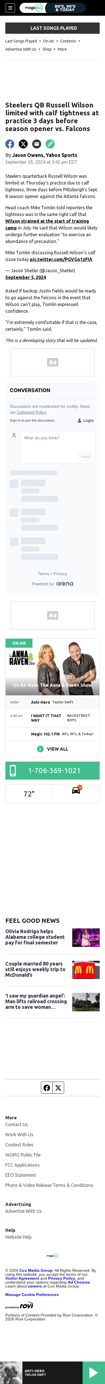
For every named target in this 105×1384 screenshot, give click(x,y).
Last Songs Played (21, 41)
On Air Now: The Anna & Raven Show (52, 685)
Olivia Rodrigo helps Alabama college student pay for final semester (35, 936)
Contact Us (16, 1124)
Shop (47, 49)
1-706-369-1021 (54, 770)
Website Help (18, 1236)
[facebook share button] (9, 143)
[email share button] (36, 143)
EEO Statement (20, 1175)
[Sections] (10, 7)
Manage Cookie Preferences (32, 1294)
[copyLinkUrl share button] (50, 143)
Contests (68, 41)
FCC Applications (22, 1164)
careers (35, 1286)
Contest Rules (19, 1144)
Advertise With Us (20, 49)
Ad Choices (79, 1282)
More (62, 49)
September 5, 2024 (25, 277)
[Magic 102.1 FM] (52, 7)
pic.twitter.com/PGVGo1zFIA (61, 259)
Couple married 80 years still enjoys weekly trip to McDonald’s (35, 969)
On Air (48, 41)
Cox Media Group (36, 1270)
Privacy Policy (61, 1278)
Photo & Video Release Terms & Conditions (49, 1185)
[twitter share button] (23, 143)
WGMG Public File (23, 1154)
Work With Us (19, 1134)
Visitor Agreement (22, 1278)
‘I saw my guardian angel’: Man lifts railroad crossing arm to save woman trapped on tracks (36, 1001)
